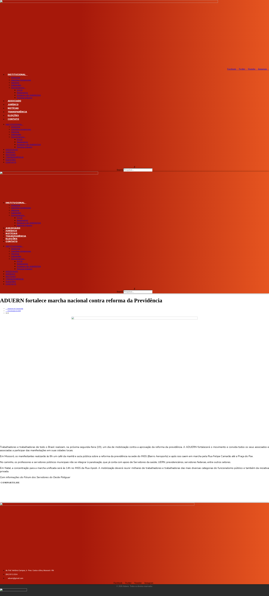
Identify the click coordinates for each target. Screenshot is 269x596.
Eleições (13, 115)
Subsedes (16, 85)
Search (120, 170)
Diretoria (15, 77)
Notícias (13, 108)
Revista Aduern (24, 98)
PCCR (19, 90)
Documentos (17, 87)
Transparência (17, 112)
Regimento (22, 93)
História (15, 82)
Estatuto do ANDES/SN (29, 95)
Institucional (17, 74)
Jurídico (13, 104)
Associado (14, 101)
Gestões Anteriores (21, 80)
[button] (134, 167)
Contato (13, 119)
